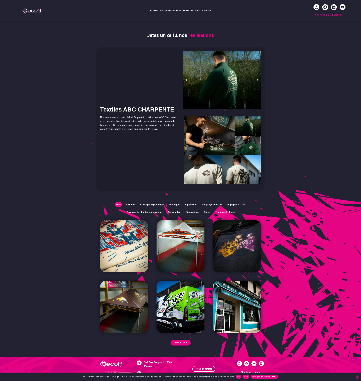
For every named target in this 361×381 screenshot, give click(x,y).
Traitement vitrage (225, 212)
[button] (186, 80)
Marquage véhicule (212, 204)
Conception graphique (152, 204)
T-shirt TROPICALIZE (231, 232)
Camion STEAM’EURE (176, 293)
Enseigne (174, 204)
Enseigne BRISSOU (230, 291)
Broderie (130, 204)
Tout (118, 204)
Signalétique (192, 212)
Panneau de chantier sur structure (144, 212)
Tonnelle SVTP (170, 234)
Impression (191, 204)
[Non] (357, 377)
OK (238, 377)
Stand (207, 212)
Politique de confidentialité (264, 377)
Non (246, 377)
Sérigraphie (174, 212)
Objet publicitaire (236, 204)
